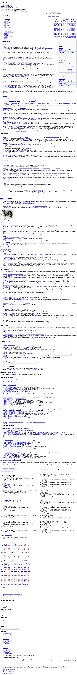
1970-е (55, 32)
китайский (10, 440)
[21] (66, 105)
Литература (5, 468)
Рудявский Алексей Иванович (15, 446)
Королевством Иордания (42, 173)
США (15, 103)
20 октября (5, 413)
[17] (69, 89)
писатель (22, 444)
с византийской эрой (62, 50)
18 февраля (5, 82)
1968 (73, 30)
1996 (69, 34)
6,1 (5, 480)
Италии (14, 184)
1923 (63, 25)
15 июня (4, 230)
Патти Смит (11, 423)
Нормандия (31, 231)
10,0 (4, 485)
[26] (42, 114)
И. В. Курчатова (23, 359)
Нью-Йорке (10, 203)
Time (15, 374)
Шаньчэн (37, 201)
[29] (8, 120)
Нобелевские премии (7, 460)
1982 (61, 33)
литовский (15, 443)
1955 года (50, 192)
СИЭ (5, 482)
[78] (61, 350)
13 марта (4, 113)
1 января (4, 46)
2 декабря (5, 343)
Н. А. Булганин (49, 119)
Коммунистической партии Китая (52, 137)
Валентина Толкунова (12, 401)
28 (1, 552)
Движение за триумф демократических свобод (35, 334)
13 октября (5, 314)
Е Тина (18, 101)
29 (2, 552)
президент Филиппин (37, 254)
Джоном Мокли (6, 368)
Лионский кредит (48, 48)
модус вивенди (44, 286)
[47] (29, 174)
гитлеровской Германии (55, 317)
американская (17, 381)
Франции (9, 48)
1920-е (47, 13)
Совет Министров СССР (60, 115)
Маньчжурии (19, 131)
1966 (69, 30)
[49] (9, 178)
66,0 (43, 512)
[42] (23, 157)
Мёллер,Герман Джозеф (19, 466)
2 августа (5, 271)
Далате (29, 148)
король (17, 390)
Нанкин (39, 190)
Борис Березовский (12, 382)
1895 (67, 21)
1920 (58, 25)
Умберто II (41, 165)
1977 (71, 32)
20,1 (6, 500)
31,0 (4, 515)
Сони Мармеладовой (49, 409)
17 (5, 549)
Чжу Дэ (26, 244)
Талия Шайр (10, 389)
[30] (38, 122)
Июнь (25, 553)
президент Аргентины (13, 318)
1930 (58, 26)
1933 (63, 26)
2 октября (5, 448)
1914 (65, 24)
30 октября (5, 322)
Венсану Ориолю (11, 62)
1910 (58, 24)
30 (4, 552)
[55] (55, 226)
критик (21, 443)
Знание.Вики (30, 662)
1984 (65, 33)
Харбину (54, 201)
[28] (67, 118)
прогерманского (42, 432)
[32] (74, 125)
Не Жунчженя (50, 139)
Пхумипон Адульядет (64, 207)
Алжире (20, 334)
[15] (53, 84)
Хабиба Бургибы (48, 283)
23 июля (4, 405)
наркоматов (5, 117)
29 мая (4, 177)
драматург (26, 443)
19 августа (5, 410)
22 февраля (5, 86)
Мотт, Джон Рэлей (45, 469)
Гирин (40, 177)
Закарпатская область (31, 63)
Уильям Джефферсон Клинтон (15, 410)
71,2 (46, 518)
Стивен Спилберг (12, 419)
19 (12, 550)
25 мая (4, 173)
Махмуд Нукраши (52, 349)
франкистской (40, 322)
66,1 (44, 512)
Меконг (7, 336)
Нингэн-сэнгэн (42, 47)
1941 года (33, 101)
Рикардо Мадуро (11, 386)
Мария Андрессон (12, 445)
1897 (71, 21)
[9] (43, 63)
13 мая (4, 166)
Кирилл (10, 416)
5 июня (4, 201)
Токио (8, 164)
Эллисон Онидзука (12, 397)
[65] (37, 290)
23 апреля (5, 154)
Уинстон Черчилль (21, 103)
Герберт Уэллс (11, 444)
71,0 (43, 518)
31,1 (6, 515)
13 (14, 549)
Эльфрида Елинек (12, 413)
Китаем (32, 93)
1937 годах (5, 435)
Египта (26, 349)
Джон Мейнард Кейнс (15, 441)
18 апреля (5, 149)
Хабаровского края (27, 74)
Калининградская (56, 136)
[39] (31, 147)
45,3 (48, 476)
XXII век (65, 20)
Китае (29, 361)
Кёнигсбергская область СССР (11, 257)
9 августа (5, 275)
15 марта (4, 115)
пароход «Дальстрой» (21, 237)
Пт (6, 545)
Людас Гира (9, 443)
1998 (73, 34)
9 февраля (5, 80)
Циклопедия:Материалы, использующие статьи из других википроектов (18, 595)
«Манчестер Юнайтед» (43, 393)
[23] (47, 109)
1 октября (5, 309)
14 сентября (5, 299)
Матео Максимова (33, 369)
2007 (71, 36)
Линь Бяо (38, 144)
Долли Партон (11, 381)
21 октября (5, 318)
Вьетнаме (23, 186)
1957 (71, 29)
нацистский (17, 450)
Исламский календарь (63, 60)
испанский (22, 434)
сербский (16, 432)
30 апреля (5, 156)
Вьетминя (22, 355)
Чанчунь (21, 169)
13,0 (4, 492)
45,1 (44, 476)
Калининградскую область (31, 257)
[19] (61, 98)
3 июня (4, 187)
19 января (5, 381)
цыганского (23, 369)
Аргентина (11, 322)
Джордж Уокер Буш (11, 399)
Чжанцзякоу (43, 281)
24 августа (5, 445)
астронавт (24, 397)
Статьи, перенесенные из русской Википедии (12, 594)
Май (15, 553)
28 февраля (5, 93)
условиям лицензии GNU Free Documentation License (26, 659)
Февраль (15, 544)
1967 (71, 30)
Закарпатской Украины (17, 63)
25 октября (5, 321)
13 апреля (5, 143)
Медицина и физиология (8, 466)
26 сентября (5, 303)
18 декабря (5, 419)
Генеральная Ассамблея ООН (15, 350)
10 (5, 548)
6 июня (4, 203)
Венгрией (71, 315)
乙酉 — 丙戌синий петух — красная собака (70, 70)
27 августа (5, 286)
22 (2, 550)
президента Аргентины (15, 192)
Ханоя (16, 98)
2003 (63, 36)
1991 (60, 34)
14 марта (4, 114)
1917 (71, 24)
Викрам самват (62, 79)
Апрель (5, 553)
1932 (61, 26)
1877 (67, 432)
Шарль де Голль (33, 60)
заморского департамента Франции (31, 122)
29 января (5, 431)
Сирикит (10, 222)
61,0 (43, 504)
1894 (65, 21)
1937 (71, 26)
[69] (35, 304)
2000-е (55, 36)
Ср (4, 545)
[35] (64, 135)
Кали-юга (61, 81)
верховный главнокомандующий (38, 433)
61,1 (44, 504)
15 (2, 549)
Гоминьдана (42, 361)
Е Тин (67, 137)
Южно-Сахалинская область (17, 74)
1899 (75, 21)
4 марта (4, 100)
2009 (75, 36)
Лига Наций (10, 149)
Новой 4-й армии (12, 101)
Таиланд (5, 124)
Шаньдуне (52, 230)
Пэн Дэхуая (18, 175)
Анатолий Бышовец (12, 387)
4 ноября (4, 327)
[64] (30, 287)
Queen (45, 411)
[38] (54, 146)
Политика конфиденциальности (9, 669)
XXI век (57, 16)
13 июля (4, 402)
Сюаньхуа (8, 281)
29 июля (4, 265)
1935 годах (37, 438)
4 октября (5, 310)
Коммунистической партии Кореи (33, 127)
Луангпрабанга (41, 52)
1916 (69, 24)
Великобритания (11, 126)
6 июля (4, 258)
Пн (1, 545)
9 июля (4, 403)
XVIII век (57, 19)
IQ (32, 407)
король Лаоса (11, 313)
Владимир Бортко (10, 391)
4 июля (1, 250)
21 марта (4, 123)
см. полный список (28, 667)
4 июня (4, 192)
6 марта (4, 106)
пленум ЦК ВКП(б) (12, 119)
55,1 (44, 494)
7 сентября (5, 412)
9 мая (4, 165)
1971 (60, 32)
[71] (48, 312)
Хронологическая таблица (71, 37)
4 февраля (5, 432)
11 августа (5, 407)
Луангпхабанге (23, 154)
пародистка (29, 422)
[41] (37, 155)
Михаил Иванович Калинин (17, 188)
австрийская (19, 413)
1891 (59, 21)
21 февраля (5, 83)
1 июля (4, 443)
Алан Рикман (11, 383)
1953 (63, 29)
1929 (75, 25)
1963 (63, 30)
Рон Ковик (9, 398)
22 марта (4, 126)
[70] (27, 309)
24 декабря (5, 420)
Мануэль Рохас (45, 254)
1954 (65, 29)
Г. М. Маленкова (42, 119)
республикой (20, 233)
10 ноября (5, 331)
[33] (64, 128)
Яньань (16, 64)
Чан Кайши (25, 64)
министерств (21, 117)
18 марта (4, 119)
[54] (69, 207)
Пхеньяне (12, 86)
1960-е (60, 13)
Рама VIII (37, 207)
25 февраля (5, 91)
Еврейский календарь (63, 55)
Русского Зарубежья (33, 447)
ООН (27, 56)
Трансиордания (19, 126)
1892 (61, 21)
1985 (67, 33)
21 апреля (5, 151)
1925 (67, 25)
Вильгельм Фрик (8, 452)
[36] (45, 141)
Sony (19, 164)
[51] (57, 191)
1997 (71, 34)
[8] (28, 61)
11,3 (9, 487)
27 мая (4, 174)
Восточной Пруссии (34, 136)
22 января (5, 63)
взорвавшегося (36, 397)
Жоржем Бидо (37, 235)
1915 (67, 24)
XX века (10, 11)
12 (12, 549)
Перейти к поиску (13, 7)
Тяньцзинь (53, 175)
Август (15, 563)
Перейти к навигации (4, 7)
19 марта (4, 122)
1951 (60, 29)
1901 (60, 23)
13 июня (4, 228)
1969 (75, 30)
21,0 (4, 501)
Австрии (8, 242)
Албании (9, 174)
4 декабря (5, 346)
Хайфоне (11, 337)
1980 (58, 33)
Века (54, 14)
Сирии (29, 146)
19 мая (4, 168)
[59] (20, 261)
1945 (67, 28)
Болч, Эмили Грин (14, 469)
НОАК (37, 191)
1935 (67, 26)
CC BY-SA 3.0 (67, 660)
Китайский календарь (63, 66)
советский (21, 442)
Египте (11, 81)
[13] (42, 79)
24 (5, 550)
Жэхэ (55, 280)
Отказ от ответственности (8, 671)
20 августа (5, 282)
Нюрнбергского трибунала (55, 350)
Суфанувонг (61, 123)
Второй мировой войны (35, 265)
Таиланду (59, 335)
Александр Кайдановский (13, 405)
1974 (65, 32)
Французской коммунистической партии (48, 346)
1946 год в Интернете (7, 537)
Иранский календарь (62, 83)
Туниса (66, 274)
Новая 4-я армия (52, 177)
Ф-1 (46, 359)
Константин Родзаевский (14, 447)
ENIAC (41, 368)
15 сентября (25, 390)
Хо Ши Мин (40, 98)
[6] (63, 328)
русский (23, 420)
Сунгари (10, 291)
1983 (63, 33)
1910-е (55, 24)
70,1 (44, 517)
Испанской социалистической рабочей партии (46, 434)
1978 (73, 32)
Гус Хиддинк (10, 415)
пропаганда (44, 103)
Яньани (24, 138)
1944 (65, 28)
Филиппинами (36, 156)
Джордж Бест (9, 393)
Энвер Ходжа (49, 58)
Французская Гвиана (12, 122)
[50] (50, 184)
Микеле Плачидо (10, 392)
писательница (25, 413)
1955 (67, 29)
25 (6, 550)
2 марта (4, 98)
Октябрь (5, 573)
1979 (75, 32)
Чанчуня (25, 144)
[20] (40, 105)
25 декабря (5, 359)
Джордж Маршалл (32, 129)
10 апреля (5, 139)
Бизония (62, 343)
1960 (58, 30)
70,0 (43, 517)
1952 (61, 29)
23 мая (4, 169)
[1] (42, 48)
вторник (23, 9)
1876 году (44, 446)
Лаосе (46, 52)
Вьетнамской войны (20, 398)
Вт (2, 545)
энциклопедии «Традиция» (13, 538)
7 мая (4, 164)
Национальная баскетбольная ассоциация (25, 203)
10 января (5, 54)
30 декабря (5, 361)
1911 (59, 24)
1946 (10, 6)
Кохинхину (39, 186)
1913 (63, 24)
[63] (69, 281)
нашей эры (20, 10)
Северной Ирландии (33, 393)
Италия (9, 233)
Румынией (62, 315)
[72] (33, 314)
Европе (36, 359)
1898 (73, 21)
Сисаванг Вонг (11, 154)
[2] (52, 48)
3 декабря (5, 345)
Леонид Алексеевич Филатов (15, 420)
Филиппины (6, 250)
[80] (71, 354)
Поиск (2, 626)
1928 (73, 25)
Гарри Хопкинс (11, 431)
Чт (5, 545)
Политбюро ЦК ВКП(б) (28, 119)
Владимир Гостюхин (12, 385)
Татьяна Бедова (12, 409)
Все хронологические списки (9, 591)
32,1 (6, 516)
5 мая (4, 162)
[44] (33, 233)
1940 (58, 28)
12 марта (4, 110)
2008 (73, 36)
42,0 (4, 531)
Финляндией (5, 316)
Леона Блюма (29, 353)
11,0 (4, 487)
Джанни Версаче (11, 417)
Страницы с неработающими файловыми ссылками (13, 592)
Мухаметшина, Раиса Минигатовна (16, 422)
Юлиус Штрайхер (9, 455)
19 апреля (5, 150)
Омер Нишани (64, 118)
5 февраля (5, 77)
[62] (11, 276)
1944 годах (61, 432)
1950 (58, 29)
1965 (67, 30)
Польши (31, 448)
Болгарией (66, 315)
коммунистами (39, 240)
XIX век (49, 16)
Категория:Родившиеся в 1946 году (13, 379)
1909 (75, 23)
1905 (67, 23)
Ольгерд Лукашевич (13, 412)
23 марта (4, 127)
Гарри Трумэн (18, 156)
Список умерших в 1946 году (25, 428)
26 (12, 552)
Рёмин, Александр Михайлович (14, 430)
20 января (5, 60)
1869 (10, 435)
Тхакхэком (20, 123)
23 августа (5, 283)
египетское (5, 85)
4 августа (5, 274)
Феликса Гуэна (41, 227)
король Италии (9, 165)
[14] (50, 82)
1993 (63, 34)
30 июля (4, 266)
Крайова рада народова (12, 49)
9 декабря (5, 349)
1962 (61, 30)
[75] (65, 328)
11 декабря (5, 350)
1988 (73, 33)
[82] (36, 363)
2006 (69, 36)
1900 (57, 23)
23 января (5, 382)
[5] (30, 53)
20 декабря (5, 356)
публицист (30, 443)
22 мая (4, 393)
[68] (14, 301)
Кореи (21, 127)
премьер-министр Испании (65, 434)
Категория (2, 585)
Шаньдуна (49, 289)
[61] (68, 273)
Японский (7, 47)
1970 (58, 32)
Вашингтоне (27, 303)
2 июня (4, 183)
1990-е (55, 34)
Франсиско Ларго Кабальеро (14, 434)
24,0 (4, 506)
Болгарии (18, 110)
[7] (52, 58)
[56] (41, 241)
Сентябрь (25, 563)
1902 (61, 23)
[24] (72, 110)
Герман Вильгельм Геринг (10, 456)
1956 (69, 29)
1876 (19, 433)
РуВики (25, 662)
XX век (53, 16)
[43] (44, 162)
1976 (69, 32)
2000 (58, 36)
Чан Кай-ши (32, 240)
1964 (65, 30)
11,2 (7, 487)
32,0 (4, 516)
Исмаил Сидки (22, 321)
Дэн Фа (27, 138)
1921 (60, 25)
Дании (29, 433)
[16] (22, 88)
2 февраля (5, 74)
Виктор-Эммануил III (17, 165)
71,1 (44, 518)
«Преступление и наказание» (64, 409)
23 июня (4, 235)
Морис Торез (59, 346)
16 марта (4, 118)
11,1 (6, 487)
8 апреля (4, 137)
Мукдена (35, 190)
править (9, 41)
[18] (71, 93)
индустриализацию (66, 318)
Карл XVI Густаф (11, 390)
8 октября (5, 311)
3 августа (5, 406)
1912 (61, 24)
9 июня (4, 207)
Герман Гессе (11, 468)
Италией (57, 315)
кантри (22, 381)
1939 (75, 26)
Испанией (45, 322)
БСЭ (4, 475)
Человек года (3, 374)
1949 (75, 28)
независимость (16, 173)
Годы (54, 9)
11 (11, 549)
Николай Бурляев (11, 406)
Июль (5, 563)
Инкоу (49, 129)
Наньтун (65, 177)
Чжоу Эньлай (21, 65)
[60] (74, 264)
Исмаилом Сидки (33, 81)
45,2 (46, 476)
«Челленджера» (47, 397)
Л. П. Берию (35, 119)
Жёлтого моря (6, 178)
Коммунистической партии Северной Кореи (28, 260)
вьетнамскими (44, 337)
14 (1, 549)
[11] (5, 69)
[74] (48, 322)
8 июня (4, 206)
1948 (73, 28)
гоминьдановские (11, 100)
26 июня (4, 239)
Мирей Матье (10, 404)
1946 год (4, 538)
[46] (17, 171)
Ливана (34, 363)
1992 (61, 34)
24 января (5, 64)
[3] (17, 50)
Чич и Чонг (50, 402)
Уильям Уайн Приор (11, 433)
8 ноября (4, 330)
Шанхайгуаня (36, 175)
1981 (60, 33)
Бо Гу (61, 137)
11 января (5, 58)
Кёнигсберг (42, 257)
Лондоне (32, 321)
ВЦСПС (9, 206)
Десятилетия (53, 12)
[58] (34, 258)
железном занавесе (33, 103)
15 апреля (5, 144)
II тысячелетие (65, 17)
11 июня (4, 225)
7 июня (4, 204)
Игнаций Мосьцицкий (13, 448)
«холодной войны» (66, 103)
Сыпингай (58, 168)
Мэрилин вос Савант (13, 407)
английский (17, 444)
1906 (69, 23)
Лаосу (21, 336)
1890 (57, 21)
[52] (52, 192)
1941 (60, 28)
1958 (73, 29)
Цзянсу (56, 230)
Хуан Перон (24, 318)
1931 (60, 26)
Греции (10, 297)
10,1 (6, 485)
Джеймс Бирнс (21, 374)
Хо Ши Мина (23, 108)
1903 (63, 23)
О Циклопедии (6, 670)
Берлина (18, 151)
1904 (65, 23)
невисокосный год (9, 9)
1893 (63, 21)
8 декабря (5, 348)
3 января (4, 49)
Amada (22, 298)
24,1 (6, 506)
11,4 (11, 487)
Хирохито (16, 47)
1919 (75, 24)
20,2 (7, 500)
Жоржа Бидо (30, 339)
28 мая (4, 175)
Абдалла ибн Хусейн (54, 173)
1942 (61, 28)
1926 (69, 25)
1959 (75, 29)
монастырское (56, 105)
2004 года (48, 413)
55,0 (43, 494)
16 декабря (5, 353)
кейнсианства (48, 441)
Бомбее (11, 82)
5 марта (4, 102)
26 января (5, 68)
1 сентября (5, 297)
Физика (4, 462)
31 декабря (5, 363)
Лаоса (36, 154)
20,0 (4, 500)
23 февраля (47, 82)
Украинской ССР (39, 63)
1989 (75, 33)
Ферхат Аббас (11, 275)
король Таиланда (31, 207)
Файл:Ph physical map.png (5, 249)
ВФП (41, 447)
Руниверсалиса (56, 662)
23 (4, 550)
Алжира (71, 275)
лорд (9, 441)
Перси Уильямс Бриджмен (12, 462)
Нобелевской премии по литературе (38, 413)
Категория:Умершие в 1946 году (12, 428)
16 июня (4, 231)
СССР (7, 188)
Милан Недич (11, 432)
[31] (7, 124)
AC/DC (31, 403)
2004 (65, 36)
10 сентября (5, 298)
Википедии (20, 662)
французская (9, 166)
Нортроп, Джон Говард (51, 464)
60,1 (44, 502)
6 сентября (5, 446)
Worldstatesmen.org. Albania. (10, 511)
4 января (4, 52)
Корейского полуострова (17, 88)
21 (1, 550)
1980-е (55, 33)
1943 (63, 28)
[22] (45, 107)
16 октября (5, 317)
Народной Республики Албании (34, 114)
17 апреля (5, 145)
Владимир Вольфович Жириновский (16, 388)
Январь (5, 544)
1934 (65, 26)
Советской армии (19, 144)
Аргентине (23, 90)
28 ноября (5, 339)
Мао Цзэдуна (25, 281)
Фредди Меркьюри (12, 411)
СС (21, 453)
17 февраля (5, 81)
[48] (68, 175)
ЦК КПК (24, 131)
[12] (25, 76)
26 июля (4, 263)
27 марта (4, 129)
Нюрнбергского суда (28, 317)
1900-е (55, 23)
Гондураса (22, 386)
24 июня (4, 236)
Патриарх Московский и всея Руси (21, 416)
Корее (30, 59)
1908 (73, 23)
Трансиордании (23, 173)
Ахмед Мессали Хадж (9, 334)
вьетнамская (26, 228)
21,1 (6, 501)
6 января (4, 53)
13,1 (6, 492)
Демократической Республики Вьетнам (22, 299)
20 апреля (5, 386)
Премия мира (5, 469)
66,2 (46, 512)
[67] (46, 297)
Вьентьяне (12, 286)
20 (14, 550)
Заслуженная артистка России (39, 422)
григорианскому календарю (6, 10)
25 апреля (5, 388)
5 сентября (5, 411)
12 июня (4, 227)
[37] (41, 144)
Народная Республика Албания (21, 58)
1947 (71, 28)
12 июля (4, 259)
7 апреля (4, 136)
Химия (4, 464)
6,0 (4, 480)
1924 (65, 25)
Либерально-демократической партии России (44, 388)
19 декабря (5, 355)
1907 (71, 23)
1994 (65, 34)
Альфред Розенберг (9, 454)
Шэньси (26, 137)
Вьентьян (35, 155)
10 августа (5, 277)
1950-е (57, 13)
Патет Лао (45, 123)
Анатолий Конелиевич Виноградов (15, 457)
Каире (20, 80)
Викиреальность (22, 537)
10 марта (4, 109)
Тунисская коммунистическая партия (15, 274)
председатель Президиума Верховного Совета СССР (36, 188)
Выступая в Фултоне (9, 103)
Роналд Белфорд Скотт (11, 403)
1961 (60, 30)
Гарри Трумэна (51, 225)
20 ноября (5, 337)
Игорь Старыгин (11, 394)
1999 (75, 34)
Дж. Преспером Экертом (15, 368)
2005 (67, 36)
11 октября (5, 313)
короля (35, 166)
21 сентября (45, 192)
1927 (71, 25)
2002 (61, 36)
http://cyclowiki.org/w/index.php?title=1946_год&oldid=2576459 (18, 584)
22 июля (4, 260)
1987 (71, 33)
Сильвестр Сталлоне (11, 400)
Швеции (20, 390)
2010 (45, 401)
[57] (28, 244)
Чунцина (40, 65)
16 (4, 549)
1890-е (55, 21)
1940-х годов (3, 12)
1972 (61, 32)
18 (6, 549)
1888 (39, 457)
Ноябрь (15, 573)
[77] (65, 343)
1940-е (54, 13)
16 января (5, 59)
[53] (74, 204)
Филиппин (20, 254)
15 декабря (5, 352)
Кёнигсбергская (46, 136)
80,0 (43, 528)
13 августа (5, 409)
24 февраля (5, 90)
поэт (19, 443)
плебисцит (19, 297)
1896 (69, 21)
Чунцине (11, 93)
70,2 (46, 517)
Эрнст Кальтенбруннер (10, 453)
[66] (44, 292)
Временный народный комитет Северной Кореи (13, 87)
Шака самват (61, 80)
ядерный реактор (41, 359)
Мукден (68, 201)
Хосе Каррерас (11, 418)
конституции (41, 162)
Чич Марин (10, 402)
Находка (10, 237)
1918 (73, 24)
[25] (75, 113)
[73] (8, 319)
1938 (73, 26)
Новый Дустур (41, 283)
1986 (69, 33)
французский (13, 146)
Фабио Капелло (11, 395)
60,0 (43, 502)
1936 (69, 26)
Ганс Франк (7, 450)
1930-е (50, 13)
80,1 (44, 528)
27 (14, 552)
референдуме (10, 162)
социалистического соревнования (40, 206)
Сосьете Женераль (38, 48)
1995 (67, 34)
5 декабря (5, 418)
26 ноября (5, 457)
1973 (63, 32)
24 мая (4, 170)
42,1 (6, 531)
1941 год (55, 433)
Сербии (53, 432)
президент (18, 386)
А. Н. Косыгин (57, 119)
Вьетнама (28, 53)
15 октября (5, 315)
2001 (59, 36)
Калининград (48, 257)
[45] (60, 167)
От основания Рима (62, 52)
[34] (37, 130)
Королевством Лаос (7, 287)
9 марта (4, 433)
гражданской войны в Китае (21, 240)
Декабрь (25, 573)
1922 (61, 25)
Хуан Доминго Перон (33, 90)
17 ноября (5, 335)
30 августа (5, 292)
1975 (67, 32)
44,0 (43, 475)
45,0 (43, 476)
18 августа (5, 280)
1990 (58, 34)
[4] (48, 52)
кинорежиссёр (25, 419)
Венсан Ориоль (11, 345)
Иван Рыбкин (11, 414)
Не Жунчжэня (25, 280)
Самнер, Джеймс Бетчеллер (12, 464)
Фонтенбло (55, 106)
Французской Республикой (69, 286)
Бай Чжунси (24, 230)
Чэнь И (21, 289)
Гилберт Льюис (11, 436)
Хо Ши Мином (41, 228)
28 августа (5, 288)
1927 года (69, 100)
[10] (26, 66)
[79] (32, 353)
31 (5, 552)
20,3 (9, 500)
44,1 (44, 475)
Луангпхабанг (25, 166)
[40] (13, 152)
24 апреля (5, 155)
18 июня (4, 233)
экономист (27, 441)
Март (25, 544)
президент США (11, 156)
